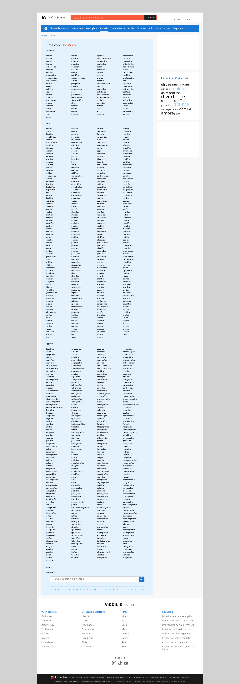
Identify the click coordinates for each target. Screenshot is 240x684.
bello (189, 109)
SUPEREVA (185, 678)
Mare (124, 629)
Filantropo (46, 620)
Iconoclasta (47, 642)
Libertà (85, 616)
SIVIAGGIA (154, 678)
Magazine (178, 28)
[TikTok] (120, 663)
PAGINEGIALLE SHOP (103, 678)
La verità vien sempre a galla (177, 616)
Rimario (104, 28)
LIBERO (71, 678)
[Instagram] (114, 663)
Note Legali (68, 681)
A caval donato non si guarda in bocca (178, 648)
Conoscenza (88, 629)
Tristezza (86, 646)
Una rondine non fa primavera (178, 624)
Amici (125, 642)
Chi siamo (58, 681)
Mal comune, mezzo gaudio (176, 633)
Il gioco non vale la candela (176, 637)
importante (174, 84)
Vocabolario (77, 28)
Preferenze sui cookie (99, 681)
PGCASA (116, 678)
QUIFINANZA (164, 678)
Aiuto (110, 681)
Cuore (125, 637)
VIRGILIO (78, 678)
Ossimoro (46, 616)
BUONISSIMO (175, 678)
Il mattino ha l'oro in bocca (176, 629)
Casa (124, 624)
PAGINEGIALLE (88, 678)
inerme (164, 109)
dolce (164, 93)
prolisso (175, 93)
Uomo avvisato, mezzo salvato (178, 620)
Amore (125, 633)
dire (164, 84)
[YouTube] (126, 663)
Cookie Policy (85, 681)
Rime (53, 35)
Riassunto (87, 633)
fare (183, 108)
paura (177, 113)
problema (178, 88)
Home (45, 28)
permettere (167, 105)
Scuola (131, 28)
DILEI (147, 678)
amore (167, 113)
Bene (124, 646)
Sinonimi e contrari (59, 28)
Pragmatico (88, 624)
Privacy (76, 681)
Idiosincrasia (48, 624)
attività (164, 89)
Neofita (45, 637)
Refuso (45, 633)
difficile (182, 100)
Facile (85, 620)
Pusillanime (47, 629)
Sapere (56, 17)
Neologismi (91, 28)
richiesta (184, 84)
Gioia (84, 642)
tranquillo (168, 100)
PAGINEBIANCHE (126, 678)
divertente (173, 96)
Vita (124, 616)
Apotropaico (47, 646)
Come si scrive (118, 28)
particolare (174, 109)
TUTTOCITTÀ (139, 678)
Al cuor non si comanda (174, 642)
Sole (124, 620)
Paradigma (87, 637)
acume (181, 104)
